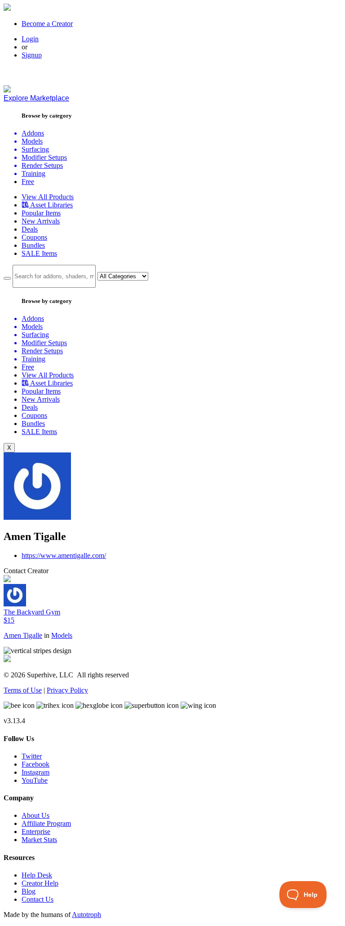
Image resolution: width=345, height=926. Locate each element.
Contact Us (37, 899)
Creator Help (40, 883)
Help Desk (37, 875)
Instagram (35, 772)
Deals (30, 229)
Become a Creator (47, 23)
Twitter (32, 756)
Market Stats (39, 839)
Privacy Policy (67, 690)
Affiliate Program (46, 823)
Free (28, 181)
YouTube (35, 780)
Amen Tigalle (23, 635)
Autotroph (86, 914)
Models (61, 635)
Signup (32, 55)
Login (30, 39)
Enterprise (36, 831)
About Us (35, 815)
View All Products (48, 197)
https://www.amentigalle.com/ (64, 555)
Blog (28, 891)
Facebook (35, 764)
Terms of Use (23, 690)
